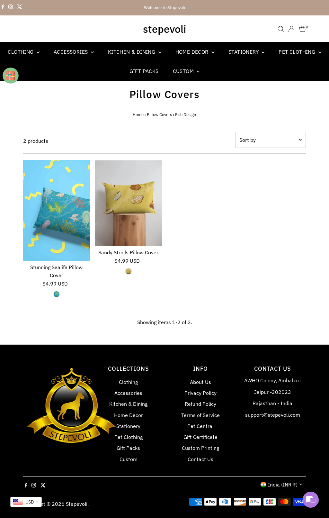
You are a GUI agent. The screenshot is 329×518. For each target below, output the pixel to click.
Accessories (71, 52)
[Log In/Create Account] (291, 29)
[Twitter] (19, 7)
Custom (184, 71)
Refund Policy (200, 404)
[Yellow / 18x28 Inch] (128, 271)
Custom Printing (200, 448)
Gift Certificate (200, 437)
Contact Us (200, 459)
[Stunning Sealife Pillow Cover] (56, 210)
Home (138, 114)
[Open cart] (302, 29)
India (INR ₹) (283, 484)
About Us (200, 382)
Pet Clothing (297, 52)
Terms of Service (200, 415)
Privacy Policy (200, 393)
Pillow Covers (159, 114)
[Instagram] (10, 7)
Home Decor (192, 52)
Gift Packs (144, 71)
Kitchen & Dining (132, 52)
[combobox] (26, 502)
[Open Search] (281, 29)
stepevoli (164, 29)
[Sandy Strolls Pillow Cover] (128, 203)
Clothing (21, 52)
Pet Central (200, 426)
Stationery (244, 52)
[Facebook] (3, 7)
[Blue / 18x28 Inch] (56, 294)
